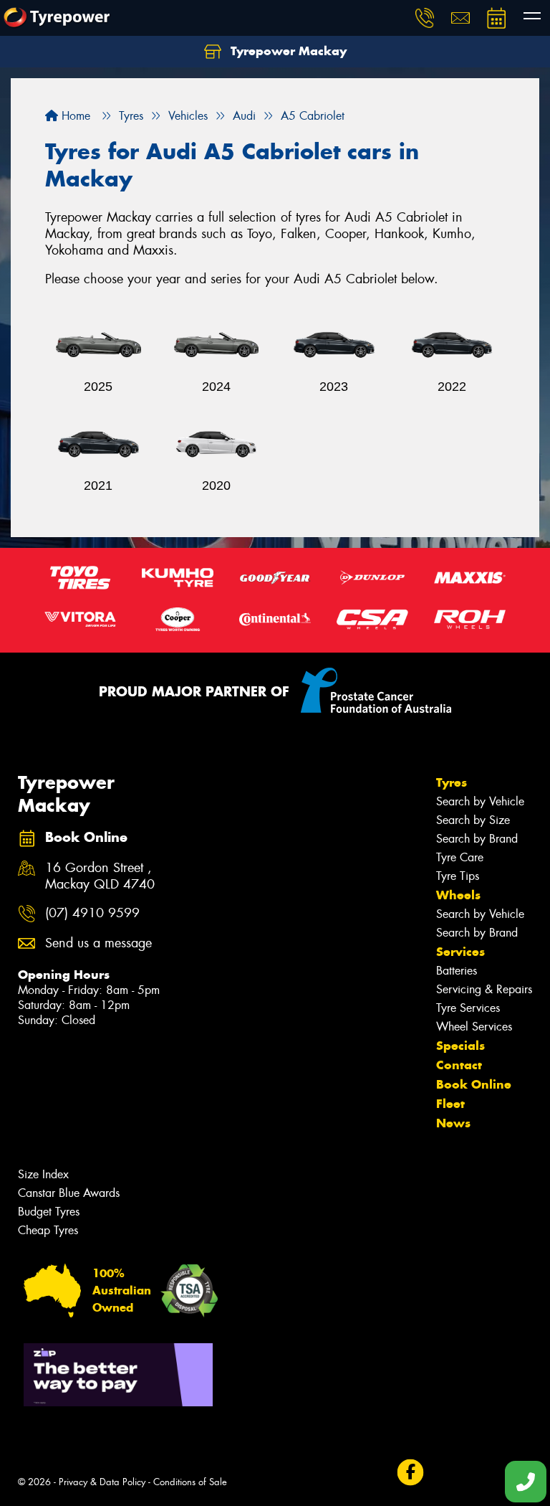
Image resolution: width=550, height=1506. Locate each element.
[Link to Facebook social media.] (410, 1472)
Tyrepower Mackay (287, 51)
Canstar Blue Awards (69, 1192)
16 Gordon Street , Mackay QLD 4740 (100, 876)
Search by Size (473, 820)
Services (460, 952)
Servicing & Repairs (484, 989)
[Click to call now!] (424, 18)
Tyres (451, 782)
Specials (460, 1045)
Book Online (473, 1084)
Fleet (450, 1104)
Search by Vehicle (480, 801)
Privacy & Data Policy (102, 1482)
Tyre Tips (457, 876)
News (453, 1123)
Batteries (456, 970)
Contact (459, 1065)
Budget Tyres (48, 1211)
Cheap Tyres (48, 1230)
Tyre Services (468, 1007)
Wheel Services (474, 1026)
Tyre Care (459, 857)
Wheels (458, 895)
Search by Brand (477, 838)
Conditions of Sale (190, 1482)
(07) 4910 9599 (92, 913)
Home (74, 115)
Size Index (43, 1174)
